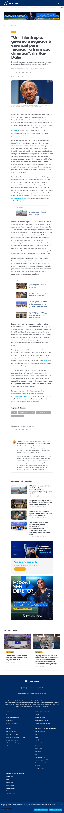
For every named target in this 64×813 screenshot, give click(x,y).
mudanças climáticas (18, 198)
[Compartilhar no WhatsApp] (16, 72)
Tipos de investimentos (42, 723)
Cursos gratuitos (11, 731)
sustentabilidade (25, 329)
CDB (7, 779)
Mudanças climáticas (43, 412)
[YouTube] (42, 688)
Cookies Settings (5, 809)
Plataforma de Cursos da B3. (24, 396)
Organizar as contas (41, 720)
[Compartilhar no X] (12, 72)
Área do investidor (12, 734)
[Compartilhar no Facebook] (19, 72)
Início (5, 25)
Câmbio (37, 740)
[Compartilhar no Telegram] (27, 72)
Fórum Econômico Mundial (26, 412)
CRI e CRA (9, 782)
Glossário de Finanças (13, 743)
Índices (37, 766)
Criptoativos (39, 746)
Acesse (20, 569)
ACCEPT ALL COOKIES (41, 810)
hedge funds (15, 143)
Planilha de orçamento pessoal (16, 737)
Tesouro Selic (39, 768)
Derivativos (39, 751)
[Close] (61, 804)
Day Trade (38, 748)
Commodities (39, 743)
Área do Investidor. (33, 402)
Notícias (12, 25)
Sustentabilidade (17, 416)
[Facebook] (26, 688)
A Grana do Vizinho (12, 740)
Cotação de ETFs (40, 757)
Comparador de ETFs (41, 760)
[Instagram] (21, 688)
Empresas (9, 720)
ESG (14, 32)
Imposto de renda (11, 723)
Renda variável (40, 731)
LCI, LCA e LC (10, 788)
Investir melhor (40, 717)
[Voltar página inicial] (11, 3)
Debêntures (10, 785)
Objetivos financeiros (41, 715)
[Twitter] (32, 688)
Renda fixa (9, 776)
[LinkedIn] (37, 688)
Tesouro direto (10, 794)
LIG (7, 791)
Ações (37, 734)
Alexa (8, 746)
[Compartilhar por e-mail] (30, 72)
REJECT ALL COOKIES (55, 810)
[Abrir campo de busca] (58, 3)
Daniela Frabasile (18, 77)
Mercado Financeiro (12, 717)
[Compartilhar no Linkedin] (23, 72)
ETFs (36, 754)
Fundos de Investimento (42, 763)
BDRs (37, 737)
